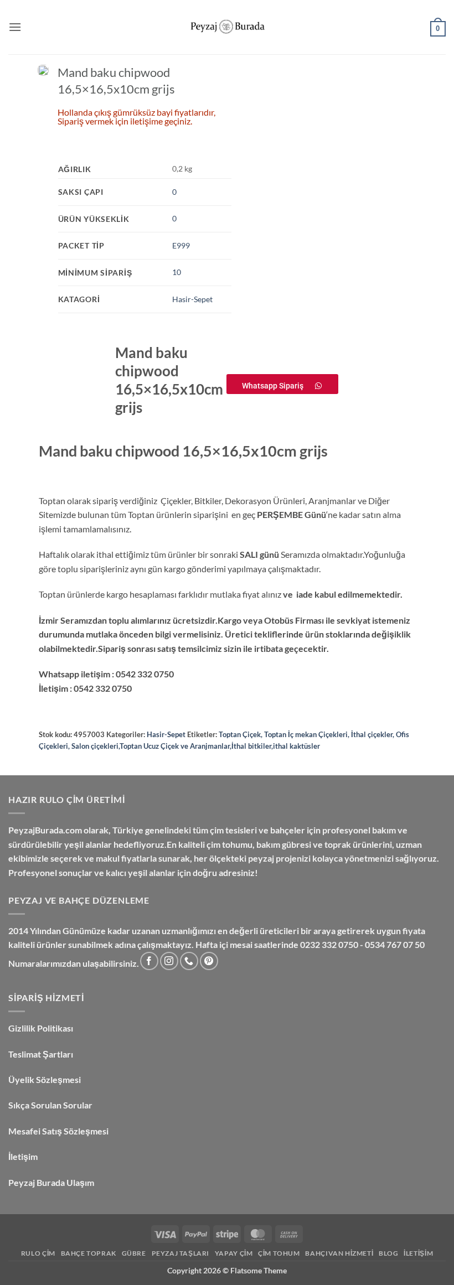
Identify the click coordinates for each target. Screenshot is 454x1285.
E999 (181, 245)
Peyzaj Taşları (181, 1253)
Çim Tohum (279, 1253)
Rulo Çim (38, 1253)
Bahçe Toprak (88, 1253)
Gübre (134, 1253)
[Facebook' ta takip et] (149, 961)
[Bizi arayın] (189, 961)
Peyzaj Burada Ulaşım (51, 1182)
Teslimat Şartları (40, 1054)
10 (176, 272)
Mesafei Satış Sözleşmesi (59, 1131)
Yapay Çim (234, 1253)
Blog (388, 1253)
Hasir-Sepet (192, 299)
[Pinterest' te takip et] (209, 961)
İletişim (23, 1156)
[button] (15, 26)
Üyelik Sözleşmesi (45, 1079)
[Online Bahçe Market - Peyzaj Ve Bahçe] (227, 27)
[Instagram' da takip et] (169, 961)
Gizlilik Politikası (40, 1028)
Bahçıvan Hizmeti (339, 1253)
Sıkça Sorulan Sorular (51, 1105)
